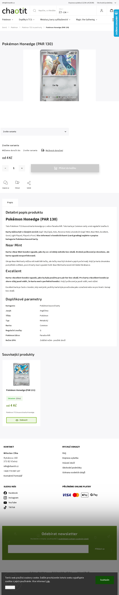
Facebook (13, 493)
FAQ (64, 453)
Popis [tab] (10, 202)
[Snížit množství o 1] (5, 168)
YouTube (13, 502)
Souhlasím (104, 580)
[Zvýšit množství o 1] (22, 168)
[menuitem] (9, 20)
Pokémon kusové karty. (27, 239)
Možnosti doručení (54, 150)
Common (44, 325)
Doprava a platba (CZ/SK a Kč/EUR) (81, 3)
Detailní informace (9, 116)
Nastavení (10, 587)
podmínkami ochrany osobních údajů (73, 539)
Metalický (44, 320)
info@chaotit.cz (11, 466)
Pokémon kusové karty (50, 305)
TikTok (12, 507)
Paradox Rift (45, 335)
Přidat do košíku (67, 168)
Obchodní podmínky (104, 3)
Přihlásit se (99, 549)
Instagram (13, 497)
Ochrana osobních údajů (73, 472)
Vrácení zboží (68, 463)
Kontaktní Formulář (13, 475)
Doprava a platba (70, 458)
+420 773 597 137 (12, 471)
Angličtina (44, 310)
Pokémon (44, 315)
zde (48, 581)
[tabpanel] (21, 393)
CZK (64, 12)
